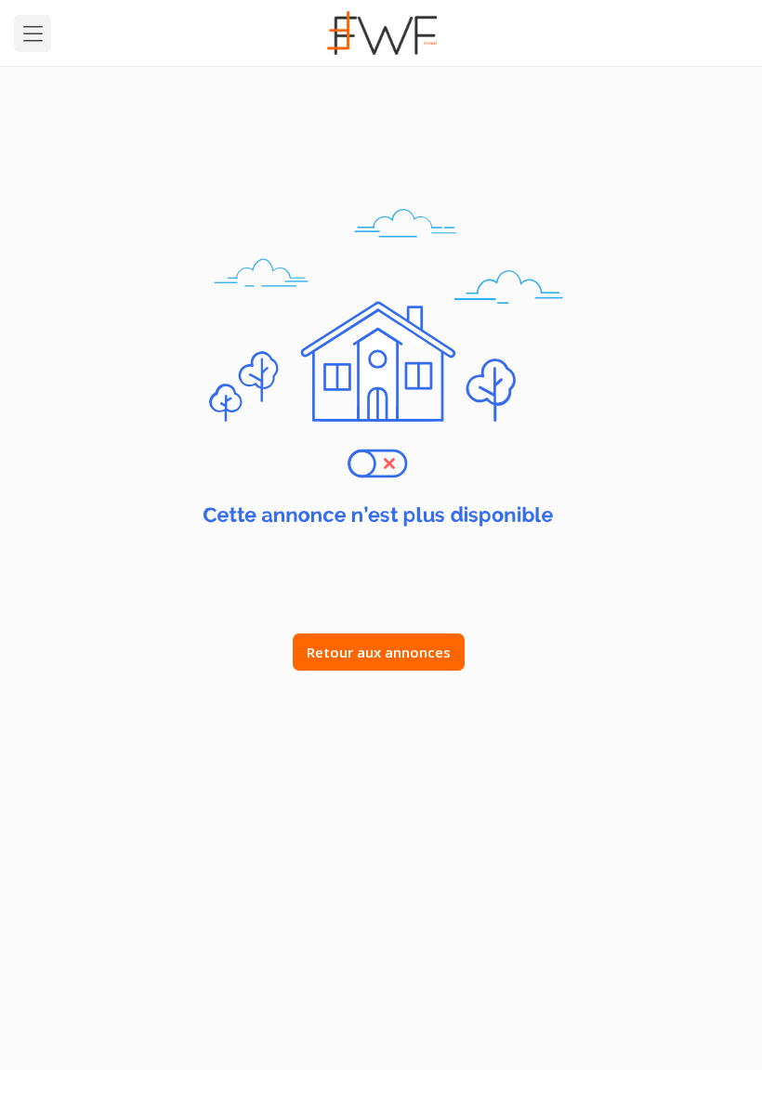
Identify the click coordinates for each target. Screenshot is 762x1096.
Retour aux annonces (379, 652)
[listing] (381, 33)
